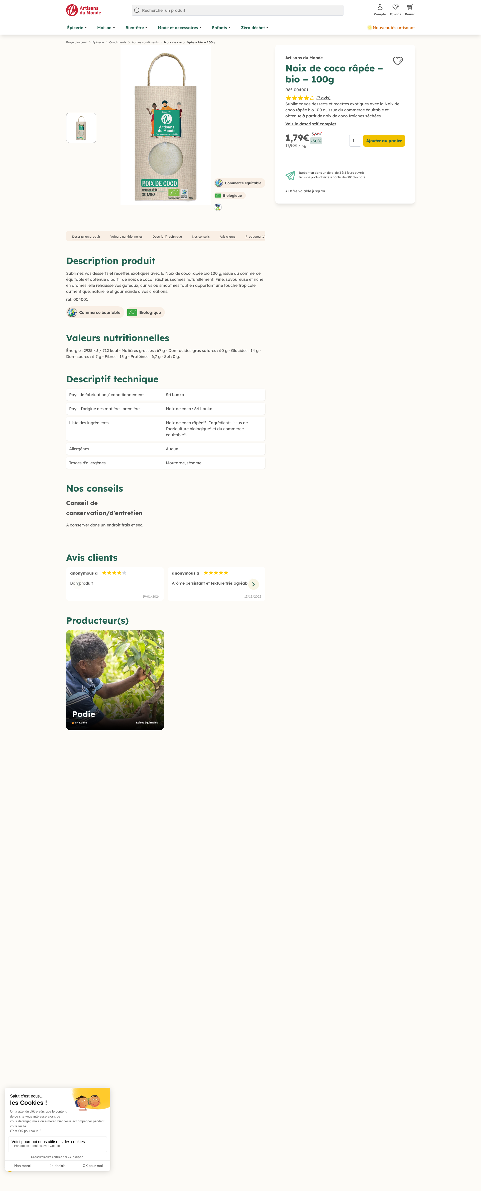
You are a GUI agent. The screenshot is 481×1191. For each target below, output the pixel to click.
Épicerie (98, 42)
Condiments (118, 42)
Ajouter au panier (384, 140)
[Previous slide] (78, 584)
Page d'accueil (76, 42)
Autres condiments (145, 42)
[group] (115, 680)
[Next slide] (253, 584)
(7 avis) (323, 97)
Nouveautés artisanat (394, 27)
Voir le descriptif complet (310, 123)
